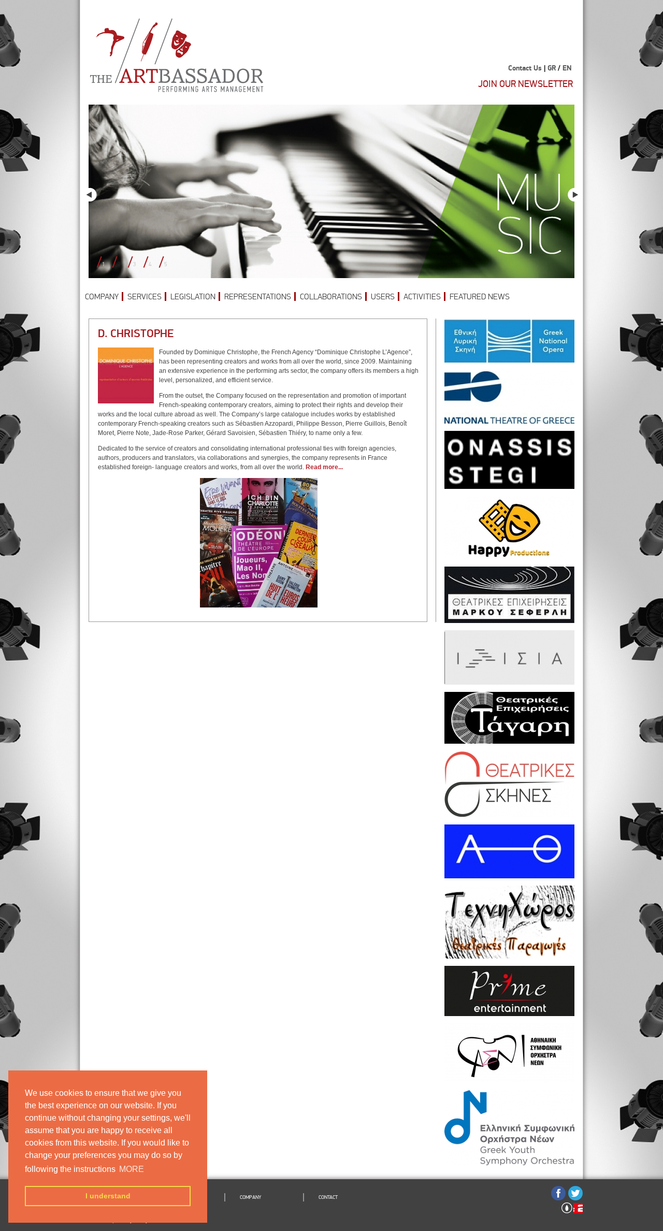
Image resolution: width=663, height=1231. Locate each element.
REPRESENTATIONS (257, 296)
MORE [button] (131, 1169)
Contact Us (525, 68)
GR (551, 68)
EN (567, 68)
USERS (383, 296)
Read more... (324, 467)
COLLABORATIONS (331, 296)
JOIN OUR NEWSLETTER (525, 84)
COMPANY (102, 296)
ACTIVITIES (422, 296)
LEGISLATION (192, 296)
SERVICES (144, 296)
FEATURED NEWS (480, 296)
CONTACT (328, 1197)
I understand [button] (108, 1196)
